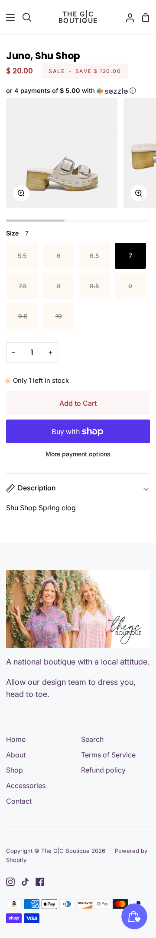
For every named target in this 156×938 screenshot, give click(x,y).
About (16, 754)
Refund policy (103, 770)
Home (16, 739)
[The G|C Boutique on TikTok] (25, 882)
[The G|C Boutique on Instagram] (10, 882)
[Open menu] (8, 17)
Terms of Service (108, 754)
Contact (19, 801)
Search (92, 739)
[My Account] (126, 17)
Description (37, 487)
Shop (14, 770)
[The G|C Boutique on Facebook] (40, 882)
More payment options (78, 454)
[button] (78, 91)
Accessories (26, 785)
